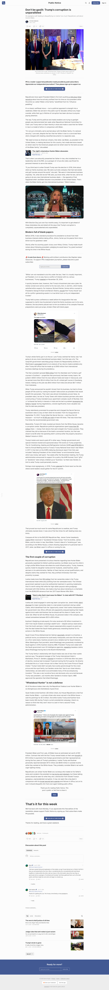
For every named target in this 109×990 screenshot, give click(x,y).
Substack (46, 986)
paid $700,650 (76, 445)
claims (27, 540)
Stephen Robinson (33, 21)
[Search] (85, 2)
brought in (78, 755)
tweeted (43, 279)
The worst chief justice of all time (37, 920)
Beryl (30, 865)
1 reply (32, 900)
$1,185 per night (48, 418)
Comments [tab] (29, 850)
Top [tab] (27, 916)
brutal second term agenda (50, 781)
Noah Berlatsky (36, 153)
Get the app (62, 982)
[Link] (23, 232)
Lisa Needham (35, 924)
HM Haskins (32, 889)
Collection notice (64, 978)
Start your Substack (50, 982)
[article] (54, 924)
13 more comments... (30, 908)
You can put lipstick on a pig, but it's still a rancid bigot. (40, 934)
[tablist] (32, 850)
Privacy (53, 978)
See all (29, 954)
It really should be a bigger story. (34, 945)
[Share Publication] (89, 2)
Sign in (104, 3)
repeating (67, 647)
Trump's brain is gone (33, 943)
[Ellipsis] (82, 865)
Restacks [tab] (36, 850)
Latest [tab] (31, 916)
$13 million (46, 579)
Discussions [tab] (38, 916)
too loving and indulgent (61, 774)
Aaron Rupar (35, 597)
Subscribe (96, 3)
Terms (58, 978)
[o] (54, 202)
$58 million (50, 373)
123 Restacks (45, 833)
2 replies (33, 884)
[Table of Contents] (2, 495)
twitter (56, 352)
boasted (50, 659)
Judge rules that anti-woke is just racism (40, 932)
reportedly (61, 635)
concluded (38, 364)
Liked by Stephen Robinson (36, 867)
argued (62, 291)
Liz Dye (34, 935)
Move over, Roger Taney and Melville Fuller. (37, 922)
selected (59, 466)
